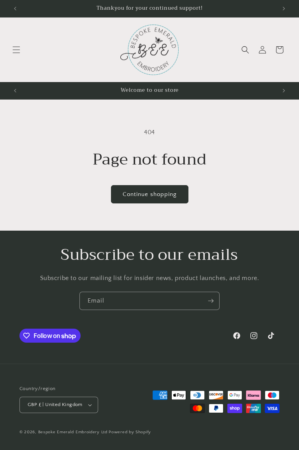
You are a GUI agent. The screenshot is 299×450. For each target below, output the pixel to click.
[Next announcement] (283, 8)
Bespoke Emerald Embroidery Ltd (72, 432)
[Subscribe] (210, 301)
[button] (16, 49)
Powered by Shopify (130, 432)
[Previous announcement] (15, 8)
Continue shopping (150, 194)
